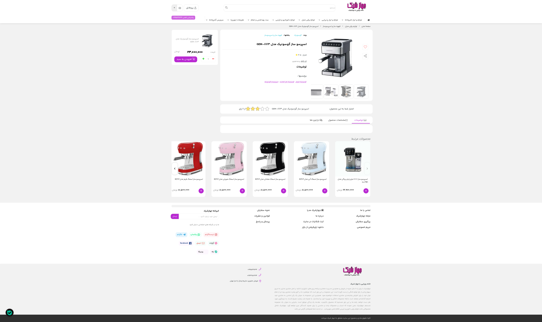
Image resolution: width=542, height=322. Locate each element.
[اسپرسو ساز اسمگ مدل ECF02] (311, 158)
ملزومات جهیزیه (237, 20)
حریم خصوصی (364, 227)
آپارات (211, 243)
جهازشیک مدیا (314, 210)
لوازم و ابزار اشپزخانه (353, 20)
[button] (175, 169)
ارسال (174, 216)
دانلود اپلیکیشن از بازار (313, 227)
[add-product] (366, 191)
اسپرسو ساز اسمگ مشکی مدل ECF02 (270, 179)
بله (213, 251)
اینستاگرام (209, 234)
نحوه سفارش (263, 210)
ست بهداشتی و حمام (260, 20)
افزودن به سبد (184, 59)
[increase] (203, 59)
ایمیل (198, 243)
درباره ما (320, 216)
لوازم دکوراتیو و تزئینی (285, 20)
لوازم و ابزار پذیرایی (330, 20)
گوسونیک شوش (300, 82)
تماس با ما (365, 210)
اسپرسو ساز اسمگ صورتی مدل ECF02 (229, 179)
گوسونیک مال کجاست (287, 82)
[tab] (361, 120)
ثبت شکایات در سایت (313, 221)
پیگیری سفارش (363, 221)
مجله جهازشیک (363, 216)
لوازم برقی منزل (308, 20)
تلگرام (180, 234)
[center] (226, 7)
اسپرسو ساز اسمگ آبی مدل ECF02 (313, 179)
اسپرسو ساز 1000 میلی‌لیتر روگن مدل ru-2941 (353, 181)
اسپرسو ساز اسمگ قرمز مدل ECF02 (189, 179)
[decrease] (213, 59)
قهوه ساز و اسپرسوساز (331, 26)
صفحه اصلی (366, 26)
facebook (184, 243)
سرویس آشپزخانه (216, 20)
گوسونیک (298, 35)
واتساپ (193, 234)
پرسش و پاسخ (263, 221)
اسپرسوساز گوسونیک (271, 82)
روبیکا (201, 251)
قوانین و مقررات (262, 216)
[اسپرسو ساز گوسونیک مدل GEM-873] (356, 6)
